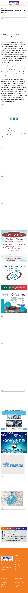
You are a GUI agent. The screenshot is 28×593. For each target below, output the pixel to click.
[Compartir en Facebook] (14, 118)
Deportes (17, 571)
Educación (17, 560)
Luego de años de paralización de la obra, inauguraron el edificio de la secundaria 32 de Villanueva (7, 132)
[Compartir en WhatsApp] (11, 118)
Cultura (17, 563)
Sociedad (17, 565)
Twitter (3, 584)
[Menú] (2, 3)
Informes (17, 573)
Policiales (17, 569)
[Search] (26, 2)
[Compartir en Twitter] (17, 118)
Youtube (3, 586)
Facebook (3, 582)
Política (17, 558)
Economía (3, 8)
